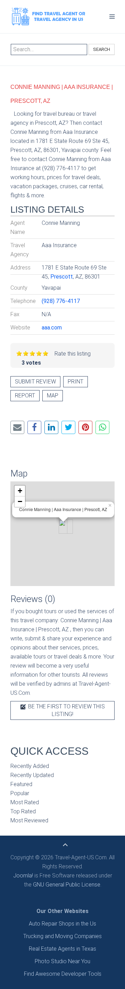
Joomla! (23, 875)
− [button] (20, 501)
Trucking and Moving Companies (62, 936)
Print (75, 381)
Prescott (61, 276)
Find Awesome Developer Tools (62, 974)
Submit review (35, 381)
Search (101, 49)
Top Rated (23, 811)
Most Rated (24, 802)
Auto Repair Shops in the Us (62, 923)
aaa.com (52, 327)
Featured (21, 784)
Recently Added (29, 766)
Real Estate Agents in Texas (62, 948)
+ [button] (20, 490)
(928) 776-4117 (61, 301)
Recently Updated (32, 775)
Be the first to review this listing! (66, 710)
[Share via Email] (17, 427)
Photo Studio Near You (62, 961)
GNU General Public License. (67, 884)
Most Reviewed (29, 820)
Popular (19, 793)
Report (25, 395)
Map (52, 395)
